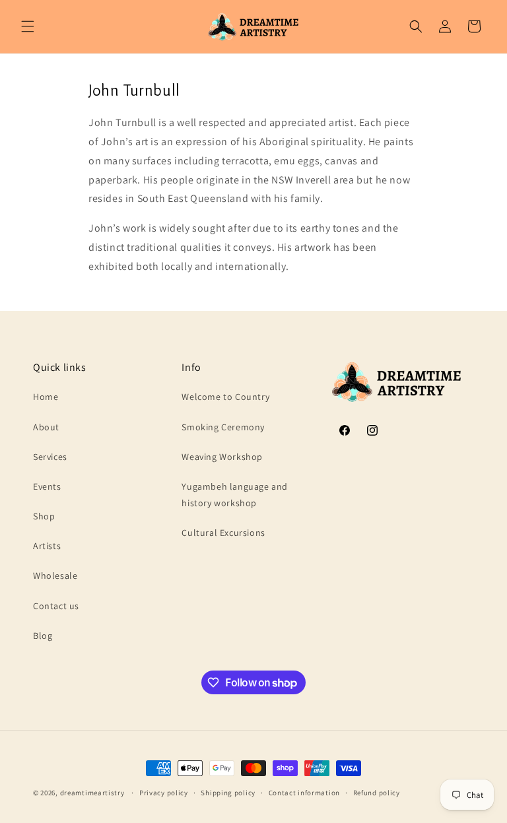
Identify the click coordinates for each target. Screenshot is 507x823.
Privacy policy (163, 792)
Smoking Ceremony (223, 427)
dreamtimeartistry (92, 792)
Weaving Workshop (222, 457)
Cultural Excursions (223, 533)
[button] (27, 26)
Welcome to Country (225, 397)
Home (45, 397)
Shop (44, 516)
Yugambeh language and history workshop (235, 494)
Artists (47, 546)
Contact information (304, 792)
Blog (42, 636)
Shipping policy (228, 792)
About (46, 427)
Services (50, 457)
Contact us (56, 606)
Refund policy (376, 792)
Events (47, 486)
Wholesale (55, 575)
